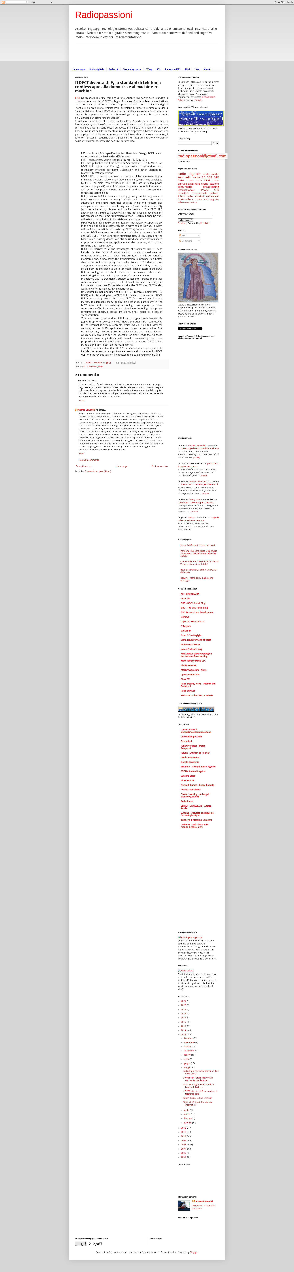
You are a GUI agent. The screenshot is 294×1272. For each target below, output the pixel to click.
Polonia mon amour (191, 789)
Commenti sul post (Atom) (98, 471)
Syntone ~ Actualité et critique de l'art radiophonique (197, 814)
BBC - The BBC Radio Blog (194, 607)
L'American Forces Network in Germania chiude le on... (198, 1079)
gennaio (188, 1122)
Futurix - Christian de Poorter (195, 752)
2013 (184, 1034)
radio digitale (189, 173)
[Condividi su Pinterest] (134, 362)
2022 (184, 1005)
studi (206, 199)
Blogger (194, 1252)
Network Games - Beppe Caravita (197, 784)
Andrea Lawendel (86, 409)
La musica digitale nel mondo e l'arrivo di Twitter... (198, 1085)
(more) (196, 457)
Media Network (188, 665)
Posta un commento (89, 459)
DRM (207, 180)
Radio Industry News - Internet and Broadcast (198, 685)
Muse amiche (187, 780)
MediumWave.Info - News (194, 669)
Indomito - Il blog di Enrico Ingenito (198, 766)
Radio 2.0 (113, 69)
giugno (187, 1063)
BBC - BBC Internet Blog (193, 603)
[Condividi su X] (128, 362)
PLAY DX (185, 679)
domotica (93, 366)
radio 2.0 (199, 177)
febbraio (188, 1118)
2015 (184, 1026)
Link (196, 69)
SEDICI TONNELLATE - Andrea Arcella (196, 807)
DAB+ (181, 180)
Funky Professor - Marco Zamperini (193, 747)
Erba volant (186, 741)
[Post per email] (117, 362)
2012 (184, 1127)
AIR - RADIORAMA (190, 593)
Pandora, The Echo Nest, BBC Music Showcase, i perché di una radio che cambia (198, 553)
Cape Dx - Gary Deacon (192, 621)
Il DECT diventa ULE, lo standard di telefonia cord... (200, 1092)
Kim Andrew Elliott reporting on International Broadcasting (196, 655)
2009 (184, 1140)
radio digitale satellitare (198, 182)
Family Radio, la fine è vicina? (197, 1097)
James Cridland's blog (191, 649)
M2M (100, 366)
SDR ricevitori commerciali (198, 191)
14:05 (81, 400)
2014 (184, 1030)
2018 (184, 1013)
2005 (184, 1157)
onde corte (194, 180)
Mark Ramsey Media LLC (193, 660)
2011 (184, 1131)
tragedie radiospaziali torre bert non (198, 519)
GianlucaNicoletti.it (190, 757)
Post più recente (84, 466)
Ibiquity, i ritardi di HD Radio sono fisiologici (196, 579)
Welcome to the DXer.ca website (197, 695)
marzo (187, 1114)
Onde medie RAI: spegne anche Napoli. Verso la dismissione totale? (199, 562)
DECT (85, 366)
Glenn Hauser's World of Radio (196, 639)
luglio (186, 1059)
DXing (149, 69)
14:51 (81, 453)
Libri (187, 69)
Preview (181, 223)
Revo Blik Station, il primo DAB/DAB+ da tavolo (199, 571)
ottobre (188, 1046)
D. (189, 463)
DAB (216, 177)
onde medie (211, 174)
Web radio (184, 177)
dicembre (188, 1038)
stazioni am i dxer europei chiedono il (199, 484)
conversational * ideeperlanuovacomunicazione (196, 730)
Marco (191, 517)
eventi (204, 183)
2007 (184, 1148)
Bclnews (185, 616)
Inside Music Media (190, 644)
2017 (184, 1017)
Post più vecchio (159, 466)
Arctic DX (185, 598)
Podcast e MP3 (173, 69)
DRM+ (181, 199)
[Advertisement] (131, 54)
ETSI (77, 98)
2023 (184, 1000)
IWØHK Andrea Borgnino (193, 771)
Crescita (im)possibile (191, 736)
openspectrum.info (190, 674)
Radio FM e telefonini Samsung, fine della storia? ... (201, 1072)
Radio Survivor (188, 690)
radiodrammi (212, 196)
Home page (79, 69)
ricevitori (199, 196)
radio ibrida (192, 202)
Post (184, 235)
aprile (187, 1110)
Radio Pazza (187, 801)
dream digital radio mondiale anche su (200, 448)
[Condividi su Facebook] (131, 362)
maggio (188, 1067)
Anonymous (195, 499)
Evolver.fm (186, 630)
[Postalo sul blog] (125, 362)
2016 (184, 1021)
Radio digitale (97, 69)
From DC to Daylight (191, 635)
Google (198, 100)
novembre (189, 1042)
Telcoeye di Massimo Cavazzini (196, 819)
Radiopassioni (103, 15)
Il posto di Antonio (190, 761)
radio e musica (194, 199)
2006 (184, 1152)
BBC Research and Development (197, 612)
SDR (159, 69)
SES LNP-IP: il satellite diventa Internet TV (197, 1103)
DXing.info (186, 626)
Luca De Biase (188, 775)
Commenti (186, 240)
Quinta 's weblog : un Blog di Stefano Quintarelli (195, 795)
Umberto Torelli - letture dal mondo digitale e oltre (194, 825)
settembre (189, 1050)
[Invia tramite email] (122, 362)
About (207, 69)
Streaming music (132, 69)
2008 (184, 1144)
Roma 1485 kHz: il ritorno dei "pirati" (198, 545)
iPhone (204, 190)
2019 (184, 1009)
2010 (184, 1136)
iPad (185, 202)
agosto (187, 1054)
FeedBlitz (204, 223)
